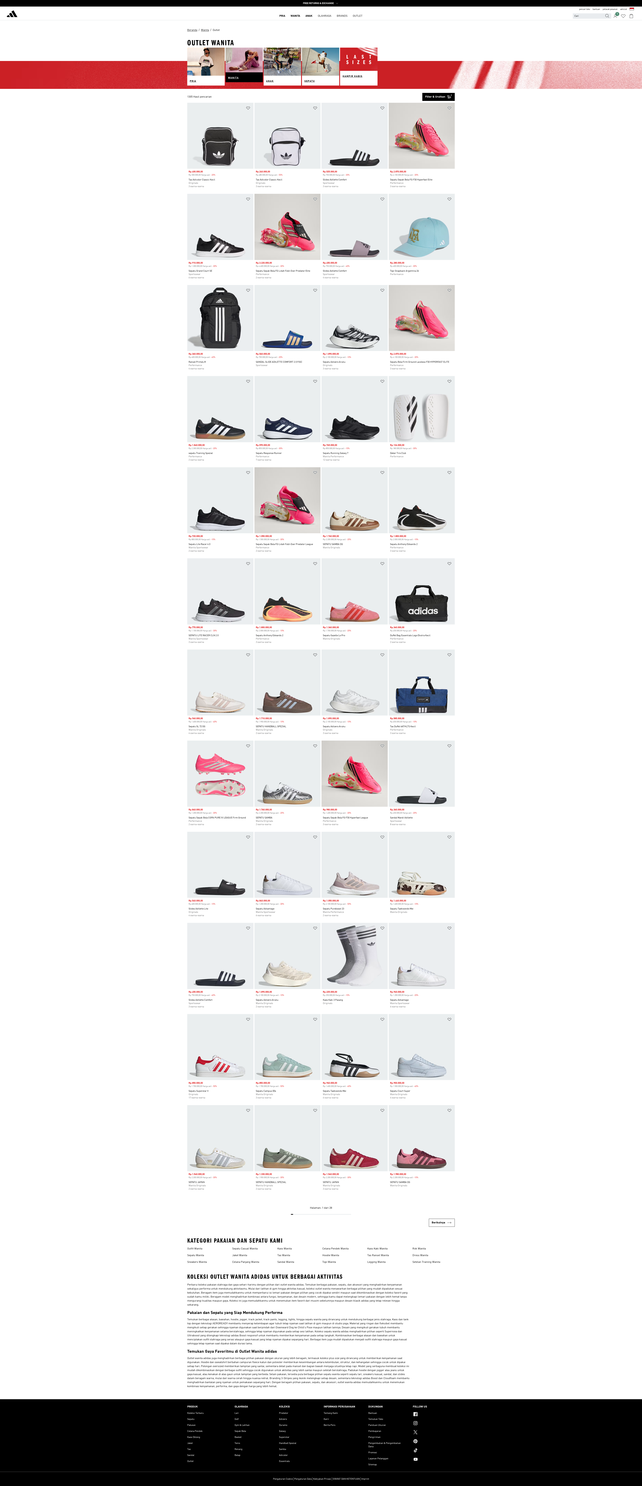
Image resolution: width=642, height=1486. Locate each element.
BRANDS (342, 16)
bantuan (596, 9)
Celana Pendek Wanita (335, 1248)
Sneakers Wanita (197, 1262)
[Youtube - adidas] (434, 1459)
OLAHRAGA (324, 16)
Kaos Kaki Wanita (377, 1248)
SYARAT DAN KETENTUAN (346, 1479)
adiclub (623, 9)
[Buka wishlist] (623, 16)
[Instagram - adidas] (434, 1423)
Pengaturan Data (303, 1479)
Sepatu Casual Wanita (245, 1248)
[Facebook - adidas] (434, 1414)
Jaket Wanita (239, 1255)
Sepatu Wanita (195, 1255)
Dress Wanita (420, 1255)
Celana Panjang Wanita (245, 1262)
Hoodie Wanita (330, 1255)
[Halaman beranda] (12, 14)
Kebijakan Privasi (322, 1479)
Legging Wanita (376, 1262)
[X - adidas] (434, 1432)
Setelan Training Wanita (426, 1262)
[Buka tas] (631, 16)
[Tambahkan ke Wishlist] (248, 108)
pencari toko (584, 9)
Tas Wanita (283, 1255)
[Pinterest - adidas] (434, 1441)
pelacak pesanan (610, 9)
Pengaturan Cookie (283, 1479)
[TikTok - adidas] (434, 1450)
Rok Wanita (419, 1248)
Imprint (365, 1479)
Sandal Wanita (285, 1262)
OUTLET (357, 16)
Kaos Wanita (284, 1248)
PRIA (282, 16)
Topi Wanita (329, 1262)
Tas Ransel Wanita (378, 1255)
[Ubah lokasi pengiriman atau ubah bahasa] (631, 9)
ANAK (308, 16)
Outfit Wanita (194, 1248)
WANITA (295, 16)
